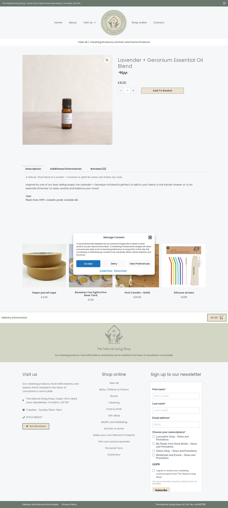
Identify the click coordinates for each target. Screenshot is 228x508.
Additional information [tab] (66, 169)
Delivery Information (14, 317)
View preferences (140, 263)
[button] (150, 237)
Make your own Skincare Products (114, 435)
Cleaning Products (102, 42)
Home (58, 22)
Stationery (113, 454)
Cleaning (114, 402)
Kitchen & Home (114, 428)
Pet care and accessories (114, 441)
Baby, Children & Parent (114, 389)
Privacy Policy (120, 270)
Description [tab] (33, 169)
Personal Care (114, 448)
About (73, 22)
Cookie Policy (106, 270)
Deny (114, 263)
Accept (88, 263)
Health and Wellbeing (114, 422)
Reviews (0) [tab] (98, 169)
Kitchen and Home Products (132, 42)
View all (82, 42)
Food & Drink (114, 409)
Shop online (139, 22)
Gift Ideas (114, 415)
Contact (158, 22)
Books (114, 396)
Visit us (88, 22)
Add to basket (162, 90)
